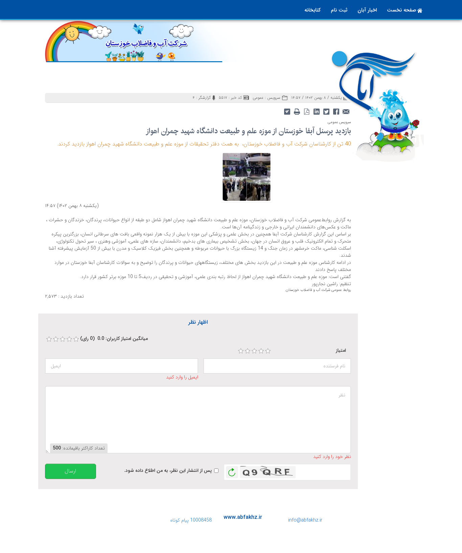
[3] (254, 351)
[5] (268, 351)
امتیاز (341, 350)
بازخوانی (232, 470)
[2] (248, 351)
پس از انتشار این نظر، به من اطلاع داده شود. (168, 470)
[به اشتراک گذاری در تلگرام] (287, 111)
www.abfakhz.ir (243, 517)
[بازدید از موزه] (246, 176)
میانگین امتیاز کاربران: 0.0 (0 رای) (114, 338)
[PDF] (306, 111)
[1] (241, 351)
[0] (49, 339)
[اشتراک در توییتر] (326, 111)
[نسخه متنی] (296, 111)
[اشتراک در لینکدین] (316, 111)
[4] (261, 351)
